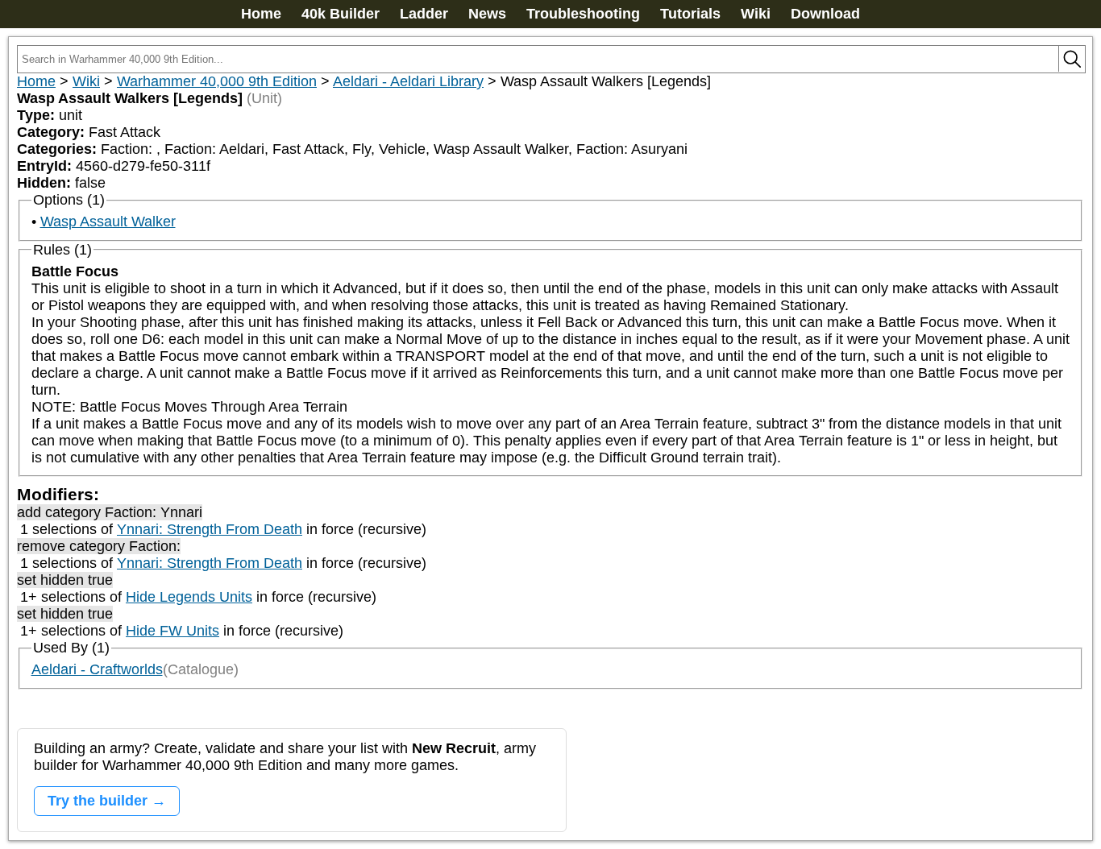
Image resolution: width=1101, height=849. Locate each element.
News (487, 14)
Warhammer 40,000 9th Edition (217, 81)
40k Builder (340, 14)
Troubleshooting (583, 14)
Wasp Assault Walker (108, 221)
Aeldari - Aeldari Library (408, 81)
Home (261, 14)
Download (825, 14)
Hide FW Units (172, 631)
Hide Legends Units (189, 597)
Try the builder (97, 801)
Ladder (424, 14)
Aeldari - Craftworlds (97, 669)
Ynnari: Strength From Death (209, 529)
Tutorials (690, 14)
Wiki (756, 14)
